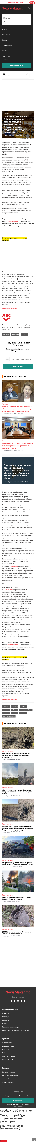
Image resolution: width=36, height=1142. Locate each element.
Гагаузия (5, 1049)
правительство (15, 334)
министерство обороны (26, 710)
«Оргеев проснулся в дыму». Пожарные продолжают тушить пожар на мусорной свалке (17, 791)
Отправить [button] (3, 1141)
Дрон (14, 710)
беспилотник (14, 706)
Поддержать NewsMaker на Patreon (15, 1030)
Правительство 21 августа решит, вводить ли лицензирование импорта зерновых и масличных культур (17, 446)
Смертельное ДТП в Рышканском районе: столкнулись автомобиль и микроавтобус (17, 863)
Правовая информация (10, 1027)
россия (14, 713)
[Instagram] (18, 1001)
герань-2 (23, 706)
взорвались (14, 566)
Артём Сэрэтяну (8, 413)
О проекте (6, 1013)
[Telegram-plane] (24, 1001)
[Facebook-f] (11, 1001)
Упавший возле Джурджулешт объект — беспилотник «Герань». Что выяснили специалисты (17, 755)
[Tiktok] (21, 1001)
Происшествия (8, 462)
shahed (6, 706)
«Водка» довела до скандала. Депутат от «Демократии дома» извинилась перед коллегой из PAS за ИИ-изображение (17, 409)
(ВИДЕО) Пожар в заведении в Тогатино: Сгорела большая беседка (17, 898)
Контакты (5, 1020)
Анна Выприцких (9, 135)
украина (23, 713)
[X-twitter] (14, 1001)
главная (6, 710)
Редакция (5, 1017)
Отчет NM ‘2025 (7, 1060)
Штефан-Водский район (9, 716)
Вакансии (5, 1023)
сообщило (9, 590)
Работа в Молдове (9, 1053)
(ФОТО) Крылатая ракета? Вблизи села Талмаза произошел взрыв (16, 933)
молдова (6, 713)
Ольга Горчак (6, 759)
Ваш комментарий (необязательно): (11, 1127)
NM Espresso (7, 1043)
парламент (6, 334)
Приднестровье (8, 1046)
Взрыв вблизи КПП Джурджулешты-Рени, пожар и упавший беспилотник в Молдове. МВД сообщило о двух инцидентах (17, 828)
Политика (7, 113)
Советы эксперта (8, 1056)
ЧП (24, 334)
